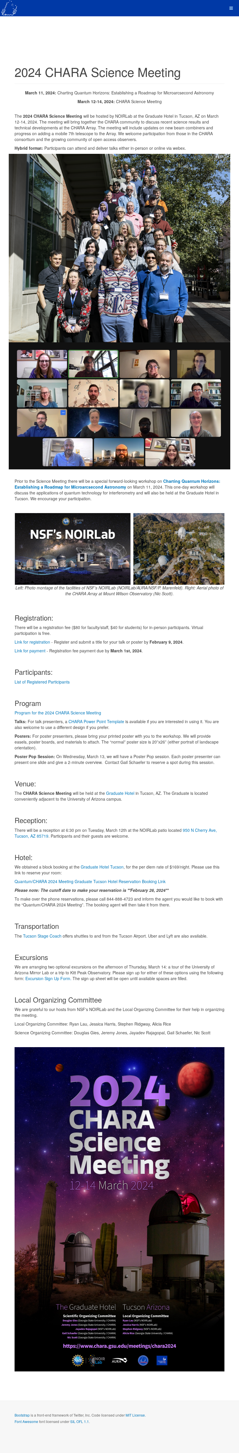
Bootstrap (22, 1415)
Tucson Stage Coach (42, 936)
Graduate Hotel (120, 793)
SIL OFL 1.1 (79, 1421)
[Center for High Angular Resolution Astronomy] (9, 8)
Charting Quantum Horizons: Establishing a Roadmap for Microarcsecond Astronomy (117, 484)
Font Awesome (26, 1421)
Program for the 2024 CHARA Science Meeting (58, 713)
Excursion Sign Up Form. (49, 978)
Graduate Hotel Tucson (102, 867)
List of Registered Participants (42, 682)
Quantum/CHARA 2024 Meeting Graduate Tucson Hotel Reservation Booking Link (90, 881)
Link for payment (30, 651)
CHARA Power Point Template (96, 721)
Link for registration (32, 642)
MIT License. (136, 1415)
